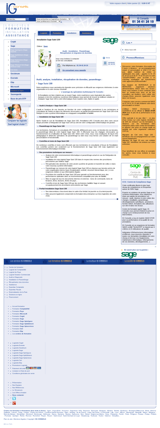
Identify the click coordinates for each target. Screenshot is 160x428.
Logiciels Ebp (17, 363)
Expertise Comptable (16, 287)
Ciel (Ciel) (14, 70)
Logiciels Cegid (17, 343)
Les (21, 334)
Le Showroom (17, 390)
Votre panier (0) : (138, 3)
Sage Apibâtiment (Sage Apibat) (19, 55)
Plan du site (8, 419)
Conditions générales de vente (23, 373)
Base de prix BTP (18, 99)
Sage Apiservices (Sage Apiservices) (19, 60)
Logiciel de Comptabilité (17, 270)
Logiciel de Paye (15, 272)
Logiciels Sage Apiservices (21, 358)
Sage (13, 46)
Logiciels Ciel (17, 360)
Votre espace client (118, 3)
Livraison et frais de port (21, 371)
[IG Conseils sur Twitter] (14, 400)
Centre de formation (16, 267)
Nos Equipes (17, 385)
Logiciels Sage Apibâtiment (22, 355)
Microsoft (15, 87)
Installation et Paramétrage (18, 280)
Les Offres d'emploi (19, 392)
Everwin (14, 78)
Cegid (13, 42)
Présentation (17, 382)
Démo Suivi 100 (130, 50)
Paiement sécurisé (19, 368)
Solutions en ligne (17, 90)
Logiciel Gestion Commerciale (19, 275)
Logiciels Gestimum (19, 348)
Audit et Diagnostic (15, 277)
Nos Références (18, 387)
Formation (21, 309)
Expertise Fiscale (15, 289)
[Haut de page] (155, 161)
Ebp (12, 82)
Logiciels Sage (17, 350)
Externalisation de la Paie (18, 292)
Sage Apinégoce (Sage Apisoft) (19, 50)
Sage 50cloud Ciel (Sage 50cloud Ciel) (20, 65)
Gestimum (15, 74)
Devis (108, 58)
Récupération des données (19, 282)
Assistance (13, 284)
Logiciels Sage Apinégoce (21, 353)
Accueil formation (18, 306)
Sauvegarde (16, 94)
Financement (13, 297)
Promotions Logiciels (19, 365)
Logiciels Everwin (18, 345)
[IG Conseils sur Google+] (14, 404)
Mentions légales (20, 419)
